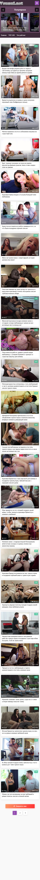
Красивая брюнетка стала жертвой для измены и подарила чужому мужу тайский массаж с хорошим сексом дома (19, 481)
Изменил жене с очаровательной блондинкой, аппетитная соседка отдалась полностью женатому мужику (18, 544)
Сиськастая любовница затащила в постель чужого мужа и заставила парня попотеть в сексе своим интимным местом (19, 449)
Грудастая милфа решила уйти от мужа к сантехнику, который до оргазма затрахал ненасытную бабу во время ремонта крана (17, 70)
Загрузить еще (21, 806)
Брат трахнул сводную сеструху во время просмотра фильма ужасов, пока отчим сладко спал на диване (18, 165)
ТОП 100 (11, 35)
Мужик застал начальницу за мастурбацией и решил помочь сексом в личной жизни (18, 795)
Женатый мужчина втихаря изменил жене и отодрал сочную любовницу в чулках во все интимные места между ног (17, 323)
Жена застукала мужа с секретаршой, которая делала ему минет (18, 259)
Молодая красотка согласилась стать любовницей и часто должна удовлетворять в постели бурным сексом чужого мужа (20, 386)
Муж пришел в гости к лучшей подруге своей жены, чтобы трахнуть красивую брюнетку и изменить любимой (18, 512)
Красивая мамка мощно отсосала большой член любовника (19, 196)
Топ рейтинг (21, 35)
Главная (3, 35)
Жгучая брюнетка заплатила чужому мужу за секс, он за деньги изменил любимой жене (19, 732)
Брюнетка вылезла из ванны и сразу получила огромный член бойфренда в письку (18, 101)
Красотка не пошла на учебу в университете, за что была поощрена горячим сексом (19, 227)
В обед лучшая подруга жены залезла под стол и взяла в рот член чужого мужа (19, 764)
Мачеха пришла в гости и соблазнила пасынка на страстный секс (19, 133)
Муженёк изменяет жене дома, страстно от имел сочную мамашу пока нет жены (19, 700)
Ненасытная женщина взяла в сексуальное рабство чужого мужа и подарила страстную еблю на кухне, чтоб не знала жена (20, 638)
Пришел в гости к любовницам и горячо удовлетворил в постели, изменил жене (16, 669)
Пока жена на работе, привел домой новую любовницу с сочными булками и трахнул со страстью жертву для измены (17, 354)
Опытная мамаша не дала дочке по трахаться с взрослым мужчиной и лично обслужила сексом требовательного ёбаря (19, 291)
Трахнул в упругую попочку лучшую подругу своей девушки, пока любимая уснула (19, 606)
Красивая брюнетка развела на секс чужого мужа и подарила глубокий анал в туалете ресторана (19, 574)
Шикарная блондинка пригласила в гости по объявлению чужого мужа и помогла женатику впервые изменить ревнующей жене (18, 417)
